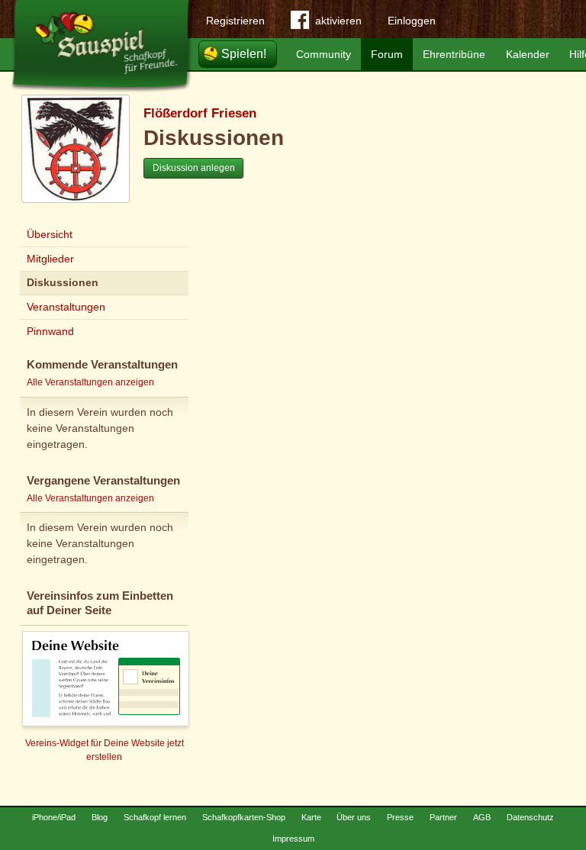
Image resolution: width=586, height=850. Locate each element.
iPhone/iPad (54, 817)
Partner (443, 817)
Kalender (527, 54)
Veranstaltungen (66, 307)
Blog (100, 817)
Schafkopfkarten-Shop (243, 817)
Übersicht (49, 234)
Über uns (353, 817)
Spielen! (243, 53)
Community (323, 54)
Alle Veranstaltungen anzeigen (90, 382)
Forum (387, 54)
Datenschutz (530, 817)
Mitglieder (50, 259)
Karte (311, 817)
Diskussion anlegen (194, 168)
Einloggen (412, 20)
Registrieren (235, 20)
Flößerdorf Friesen (199, 113)
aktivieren (338, 20)
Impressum (293, 838)
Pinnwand (50, 331)
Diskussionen (62, 282)
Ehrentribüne (454, 54)
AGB (482, 817)
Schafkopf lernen (155, 817)
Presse (400, 817)
